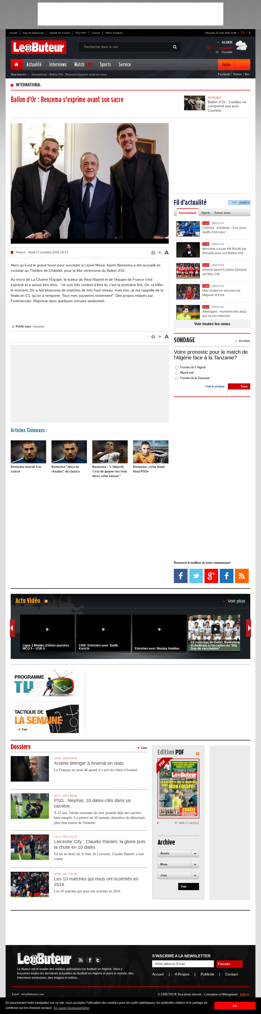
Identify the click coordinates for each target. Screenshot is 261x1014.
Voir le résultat (215, 386)
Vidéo (226, 64)
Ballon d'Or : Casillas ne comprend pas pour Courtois (227, 106)
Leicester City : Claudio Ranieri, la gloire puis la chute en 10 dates (99, 844)
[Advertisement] (130, 14)
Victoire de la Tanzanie (195, 378)
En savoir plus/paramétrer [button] (71, 1008)
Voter (244, 386)
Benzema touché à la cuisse (26, 469)
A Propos (182, 974)
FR (243, 32)
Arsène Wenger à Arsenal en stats (89, 763)
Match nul (186, 372)
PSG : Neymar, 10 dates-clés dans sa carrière (92, 803)
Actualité (34, 65)
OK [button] (235, 1005)
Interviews (58, 65)
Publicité (207, 974)
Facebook (224, 74)
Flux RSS (80, 32)
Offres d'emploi (114, 32)
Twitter (237, 74)
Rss (247, 74)
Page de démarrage (33, 32)
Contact (96, 32)
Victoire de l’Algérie (193, 367)
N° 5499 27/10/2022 (187, 822)
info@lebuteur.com (32, 994)
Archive (244, 341)
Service (125, 65)
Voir (24, 729)
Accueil (13, 32)
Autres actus (222, 213)
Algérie (205, 213)
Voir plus (236, 601)
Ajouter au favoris (59, 32)
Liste (144, 748)
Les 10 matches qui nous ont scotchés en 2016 (96, 881)
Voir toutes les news (212, 324)
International (39, 74)
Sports (105, 65)
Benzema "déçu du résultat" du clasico (65, 469)
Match (83, 65)
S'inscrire (224, 964)
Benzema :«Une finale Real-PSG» (149, 469)
